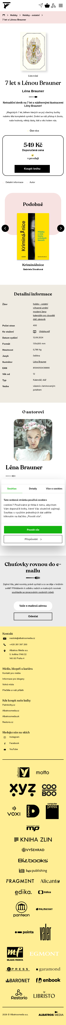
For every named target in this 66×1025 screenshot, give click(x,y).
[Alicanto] (50, 881)
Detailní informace (14, 182)
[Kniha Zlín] (33, 839)
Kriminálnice (33, 265)
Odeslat (33, 616)
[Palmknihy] (44, 909)
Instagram (14, 737)
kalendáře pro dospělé (44, 316)
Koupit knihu (32, 168)
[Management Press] (33, 828)
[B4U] (33, 870)
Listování (33, 75)
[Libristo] (44, 994)
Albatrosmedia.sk (10, 717)
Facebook (14, 743)
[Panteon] (21, 909)
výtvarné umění (40, 308)
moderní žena (39, 312)
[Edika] (23, 892)
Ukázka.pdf (44, 332)
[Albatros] (23, 772)
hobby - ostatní (40, 304)
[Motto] (42, 772)
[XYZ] (22, 790)
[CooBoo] (49, 790)
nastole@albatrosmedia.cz (22, 638)
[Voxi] (13, 811)
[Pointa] (24, 932)
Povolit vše (33, 529)
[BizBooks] (33, 860)
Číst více (34, 130)
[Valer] (45, 932)
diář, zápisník (39, 319)
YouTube (13, 749)
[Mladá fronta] (15, 954)
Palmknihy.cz (8, 705)
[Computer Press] (52, 811)
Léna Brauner (33, 91)
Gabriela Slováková (33, 269)
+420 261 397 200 (18, 645)
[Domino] (33, 811)
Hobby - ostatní (31, 15)
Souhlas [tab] (11, 488)
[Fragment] (20, 881)
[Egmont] (44, 954)
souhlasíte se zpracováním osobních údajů (33, 592)
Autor (32, 182)
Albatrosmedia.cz (10, 711)
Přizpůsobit (31, 539)
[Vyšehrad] (33, 850)
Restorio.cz (7, 722)
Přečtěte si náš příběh (13, 690)
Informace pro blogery (13, 679)
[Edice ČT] (44, 892)
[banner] (6, 5)
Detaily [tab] (33, 488)
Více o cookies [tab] (54, 488)
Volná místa (8, 685)
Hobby (13, 15)
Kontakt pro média (11, 673)
